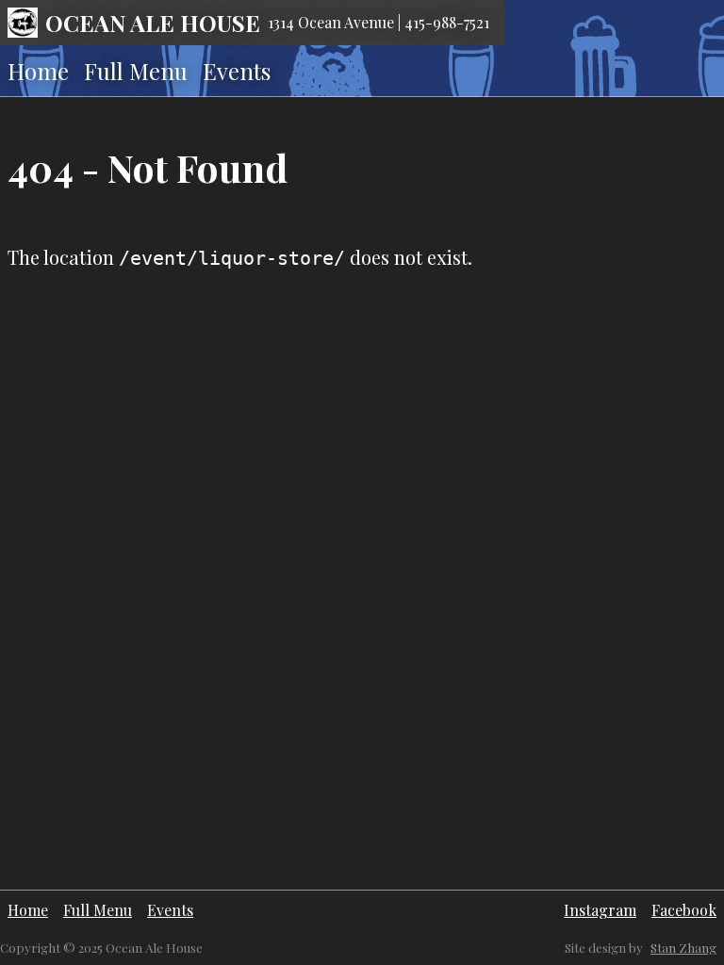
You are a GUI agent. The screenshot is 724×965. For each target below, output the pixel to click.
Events (237, 71)
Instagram (600, 910)
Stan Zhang (683, 948)
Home (38, 71)
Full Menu (136, 71)
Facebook (683, 910)
